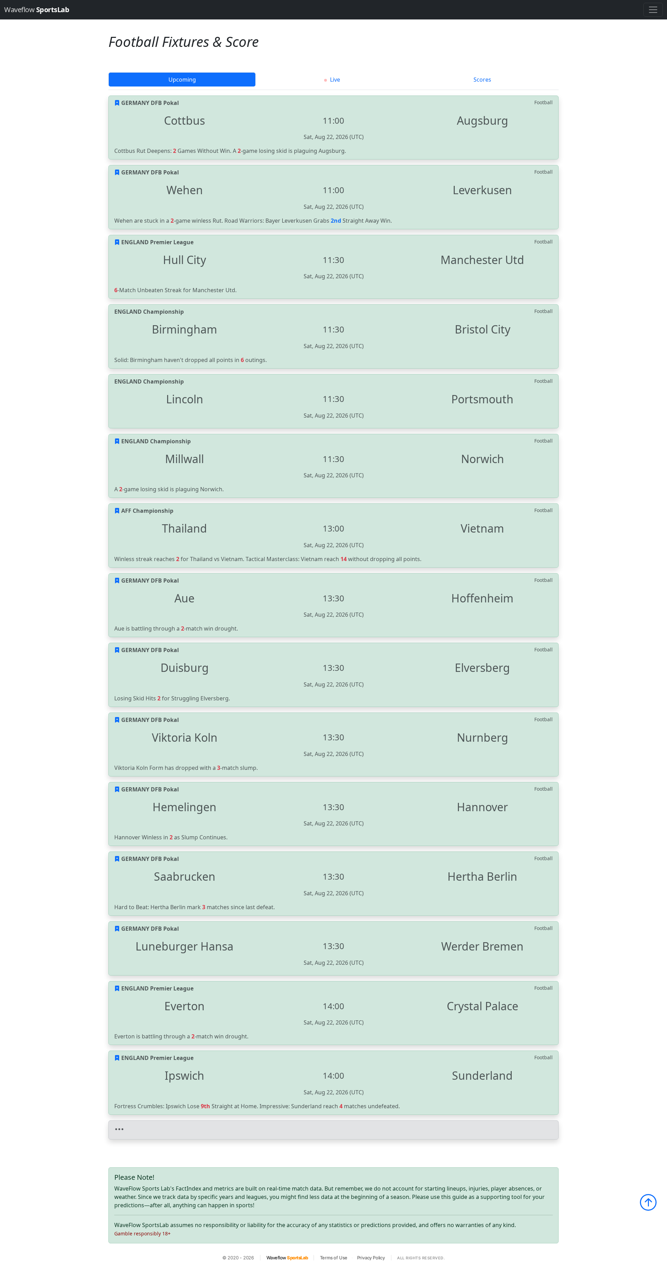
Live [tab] (334, 79)
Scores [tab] (482, 79)
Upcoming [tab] (182, 79)
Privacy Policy (371, 1257)
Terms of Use (334, 1257)
